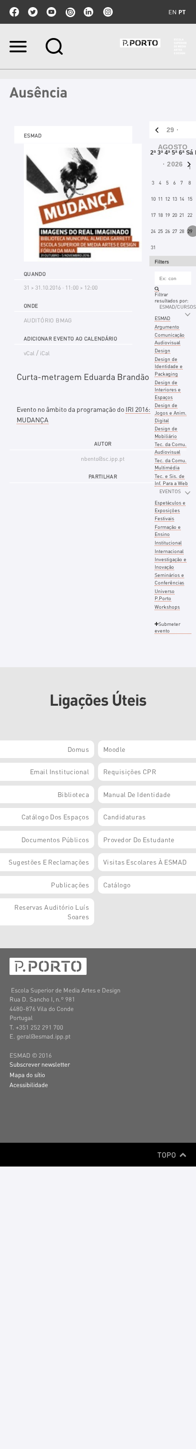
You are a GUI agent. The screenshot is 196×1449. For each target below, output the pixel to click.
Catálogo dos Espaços (55, 816)
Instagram (107, 12)
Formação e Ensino (168, 530)
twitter (33, 12)
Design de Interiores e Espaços (168, 389)
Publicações (70, 884)
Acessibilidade (29, 1084)
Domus (78, 749)
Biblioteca (73, 794)
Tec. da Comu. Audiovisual (170, 448)
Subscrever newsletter (40, 1064)
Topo (167, 1154)
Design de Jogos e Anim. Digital (170, 412)
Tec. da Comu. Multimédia (170, 464)
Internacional (169, 551)
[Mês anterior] (154, 129)
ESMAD (162, 318)
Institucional (168, 542)
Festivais (164, 518)
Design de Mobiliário (166, 432)
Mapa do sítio (27, 1074)
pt (182, 12)
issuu (70, 12)
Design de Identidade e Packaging (169, 366)
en (172, 12)
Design (162, 350)
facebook (14, 12)
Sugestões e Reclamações (49, 861)
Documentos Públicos (55, 839)
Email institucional (59, 771)
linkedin (88, 12)
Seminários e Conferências (169, 578)
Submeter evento (167, 627)
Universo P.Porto (165, 595)
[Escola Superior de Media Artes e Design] (153, 46)
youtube (51, 12)
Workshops (167, 606)
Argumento (167, 326)
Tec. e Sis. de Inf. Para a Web (171, 479)
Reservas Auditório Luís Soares (51, 912)
